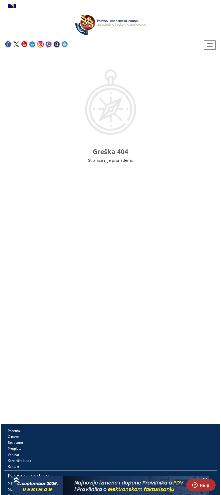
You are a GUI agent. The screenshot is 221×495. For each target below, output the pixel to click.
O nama (14, 436)
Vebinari (14, 454)
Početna (14, 430)
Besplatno (15, 442)
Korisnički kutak (19, 460)
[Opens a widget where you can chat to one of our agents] (201, 485)
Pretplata (15, 448)
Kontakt (13, 466)
